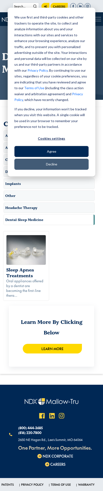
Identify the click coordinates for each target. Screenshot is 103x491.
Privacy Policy (38, 70)
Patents (7, 484)
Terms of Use (34, 88)
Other (10, 196)
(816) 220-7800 (29, 432)
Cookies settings (51, 138)
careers (59, 6)
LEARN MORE (52, 348)
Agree (51, 151)
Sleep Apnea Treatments (20, 272)
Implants (13, 184)
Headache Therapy (21, 208)
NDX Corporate (58, 456)
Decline (51, 164)
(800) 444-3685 (30, 427)
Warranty (86, 484)
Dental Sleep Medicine (24, 220)
